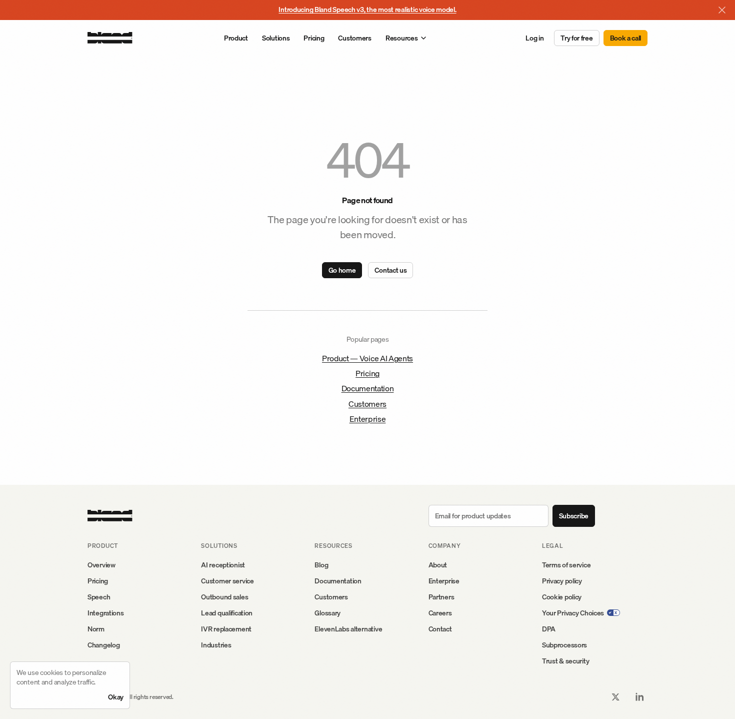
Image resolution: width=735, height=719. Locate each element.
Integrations (106, 612)
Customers (354, 38)
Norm (96, 628)
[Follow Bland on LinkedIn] (639, 697)
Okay (116, 696)
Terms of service (566, 564)
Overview (102, 564)
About (438, 564)
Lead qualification (226, 612)
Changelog (104, 644)
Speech (99, 596)
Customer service (227, 580)
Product (236, 38)
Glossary (327, 612)
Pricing (314, 38)
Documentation (368, 388)
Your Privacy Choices (573, 612)
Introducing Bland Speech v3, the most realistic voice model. (367, 9)
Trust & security (566, 660)
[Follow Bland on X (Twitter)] (615, 697)
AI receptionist (223, 564)
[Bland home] (110, 38)
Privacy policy (562, 580)
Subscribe (573, 515)
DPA (549, 628)
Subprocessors (564, 644)
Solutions (276, 38)
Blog (321, 564)
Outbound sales (224, 596)
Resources (402, 38)
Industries (216, 644)
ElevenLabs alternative (348, 628)
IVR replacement (226, 628)
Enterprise (368, 418)
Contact (440, 628)
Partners (441, 596)
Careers (440, 612)
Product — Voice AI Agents (367, 358)
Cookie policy (562, 596)
